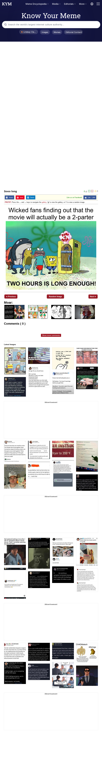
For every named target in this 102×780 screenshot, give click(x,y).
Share (10, 197)
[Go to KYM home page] (7, 4)
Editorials (68, 4)
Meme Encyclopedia (36, 4)
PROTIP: (8, 202)
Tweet (31, 197)
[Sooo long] (51, 248)
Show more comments (51, 335)
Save (21, 197)
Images (45, 32)
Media (55, 4)
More (81, 4)
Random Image (55, 296)
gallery (44, 202)
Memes (57, 32)
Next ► (93, 296)
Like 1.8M (91, 197)
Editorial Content (74, 32)
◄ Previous (11, 296)
